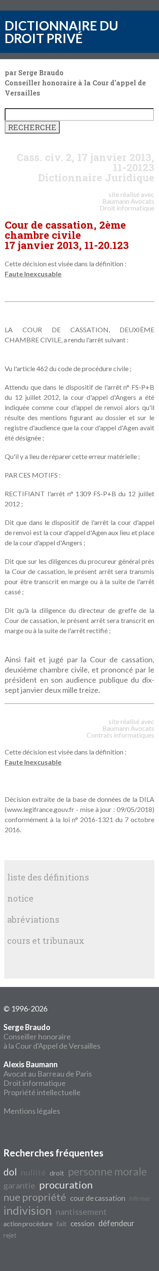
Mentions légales (31, 1110)
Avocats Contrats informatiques (120, 731)
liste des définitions (48, 877)
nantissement (81, 1211)
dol (10, 1172)
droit (57, 1173)
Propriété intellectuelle (42, 1092)
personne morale (107, 1171)
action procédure (28, 1223)
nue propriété (34, 1197)
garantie (19, 1185)
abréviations (33, 919)
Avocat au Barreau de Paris (47, 1073)
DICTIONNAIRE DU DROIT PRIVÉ (61, 32)
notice (20, 898)
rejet (10, 1235)
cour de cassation (98, 1198)
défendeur (116, 1223)
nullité (33, 1172)
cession (82, 1223)
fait (61, 1223)
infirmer (140, 1198)
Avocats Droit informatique (127, 204)
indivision (27, 1210)
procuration (66, 1184)
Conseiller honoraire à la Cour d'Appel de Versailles (51, 1036)
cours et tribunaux (45, 940)
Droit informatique (34, 1083)
